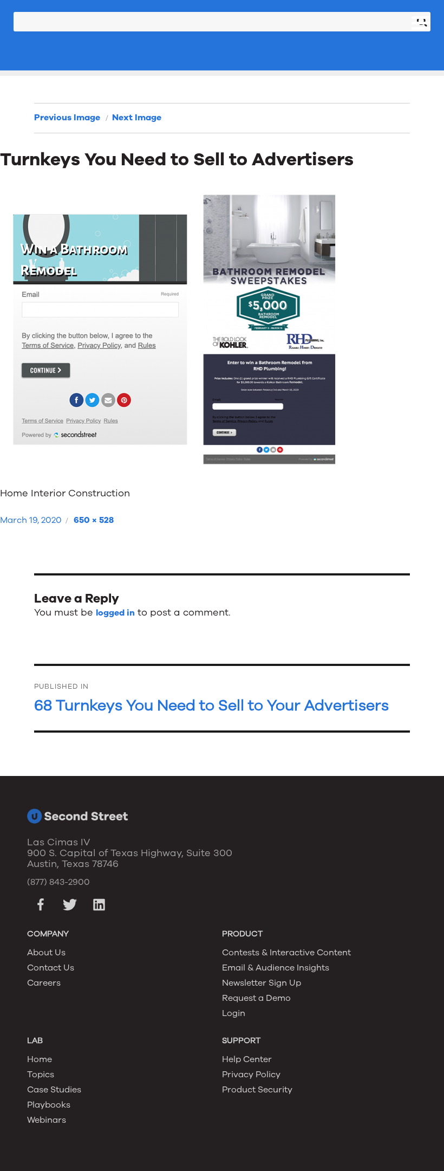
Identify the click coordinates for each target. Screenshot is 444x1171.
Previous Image (67, 118)
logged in (115, 613)
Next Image (136, 118)
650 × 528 (94, 520)
